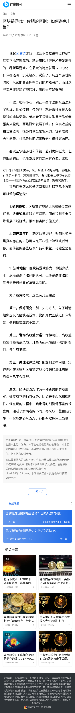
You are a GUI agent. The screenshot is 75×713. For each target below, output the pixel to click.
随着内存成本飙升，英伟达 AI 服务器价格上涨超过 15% (55, 581)
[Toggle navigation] (69, 4)
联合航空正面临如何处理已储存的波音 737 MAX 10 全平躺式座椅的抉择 (19, 657)
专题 (35, 35)
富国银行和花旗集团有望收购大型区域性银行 (55, 618)
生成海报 (13, 503)
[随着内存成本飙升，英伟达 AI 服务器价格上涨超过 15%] (55, 565)
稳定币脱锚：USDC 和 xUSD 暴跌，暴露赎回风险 (19, 581)
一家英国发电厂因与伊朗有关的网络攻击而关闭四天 (55, 657)
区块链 (21, 53)
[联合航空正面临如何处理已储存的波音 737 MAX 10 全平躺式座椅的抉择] (19, 641)
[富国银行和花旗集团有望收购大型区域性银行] (55, 603)
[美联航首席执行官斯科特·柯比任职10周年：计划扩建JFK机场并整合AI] (19, 603)
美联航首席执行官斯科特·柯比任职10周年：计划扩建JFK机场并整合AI (19, 619)
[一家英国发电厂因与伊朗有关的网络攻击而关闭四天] (55, 641)
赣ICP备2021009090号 (39, 707)
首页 (5, 13)
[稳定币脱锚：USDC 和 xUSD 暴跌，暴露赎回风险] (19, 565)
